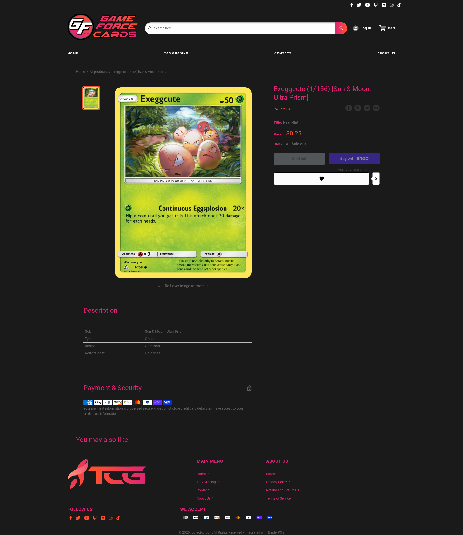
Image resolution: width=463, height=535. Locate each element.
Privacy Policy (276, 482)
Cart (391, 28)
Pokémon (282, 109)
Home (73, 53)
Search (271, 474)
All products (99, 72)
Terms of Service (278, 498)
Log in (366, 28)
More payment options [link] (354, 170)
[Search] (341, 28)
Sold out (299, 158)
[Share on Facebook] (348, 108)
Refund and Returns (281, 490)
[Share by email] (376, 108)
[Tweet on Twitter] (367, 108)
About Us (386, 53)
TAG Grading (176, 53)
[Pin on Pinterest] (357, 108)
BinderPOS (276, 532)
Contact (283, 53)
